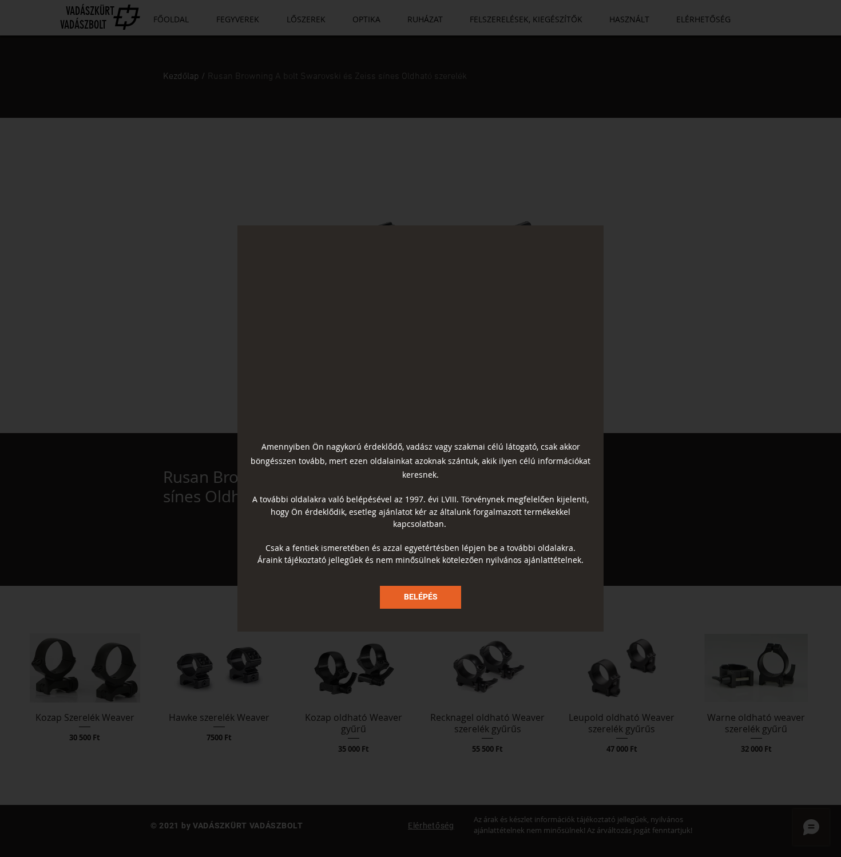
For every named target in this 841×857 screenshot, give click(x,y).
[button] (420, 597)
